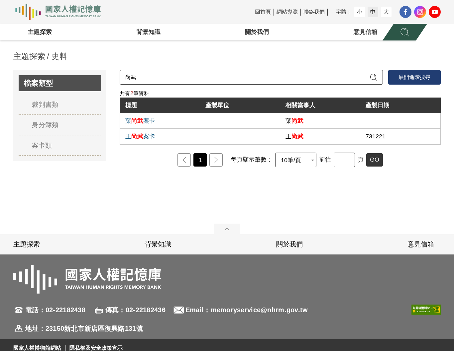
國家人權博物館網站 (37, 348)
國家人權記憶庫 (61, 12)
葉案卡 (140, 120)
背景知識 (149, 32)
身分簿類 (45, 124)
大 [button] (386, 12)
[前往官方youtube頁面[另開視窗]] (435, 12)
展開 (227, 229)
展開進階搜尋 (414, 77)
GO (374, 159)
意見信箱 (366, 32)
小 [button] (359, 12)
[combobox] (295, 160)
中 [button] (373, 12)
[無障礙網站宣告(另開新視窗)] (426, 319)
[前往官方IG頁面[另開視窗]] (420, 12)
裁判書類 (45, 104)
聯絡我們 (314, 12)
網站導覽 (287, 12)
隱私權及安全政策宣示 (96, 348)
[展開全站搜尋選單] (405, 32)
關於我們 (257, 32)
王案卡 (140, 136)
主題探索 (40, 32)
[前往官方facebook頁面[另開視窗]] (405, 12)
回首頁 (263, 12)
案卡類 (42, 145)
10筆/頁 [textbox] (291, 160)
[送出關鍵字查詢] (374, 77)
